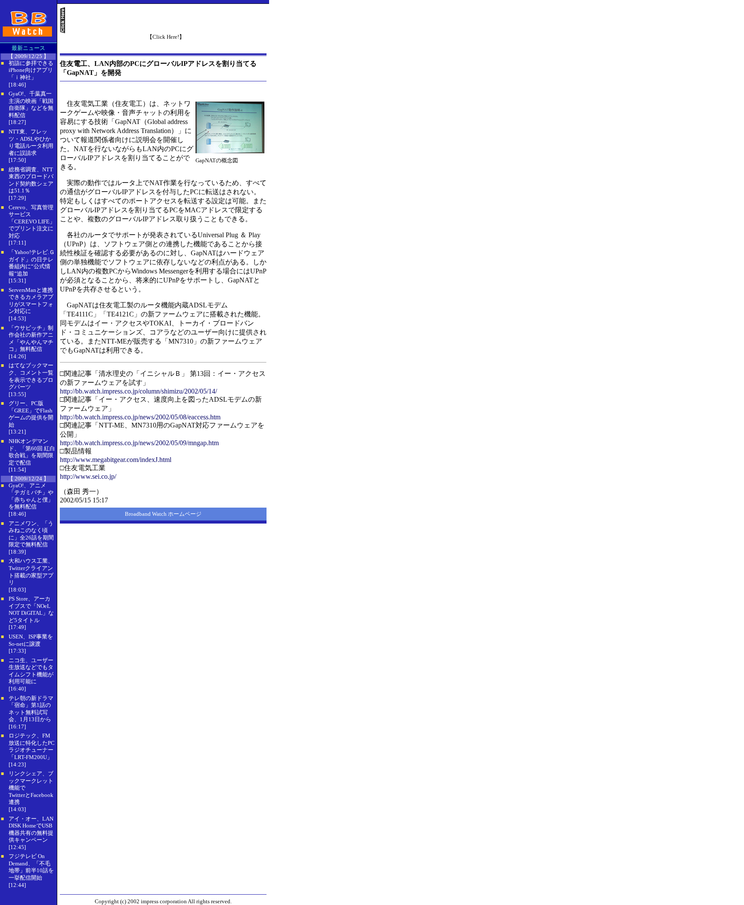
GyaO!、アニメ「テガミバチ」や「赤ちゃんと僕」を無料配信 (31, 496)
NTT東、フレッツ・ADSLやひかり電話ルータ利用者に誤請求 (31, 142)
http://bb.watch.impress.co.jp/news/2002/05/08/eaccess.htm (140, 417)
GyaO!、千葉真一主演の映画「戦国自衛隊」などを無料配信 (31, 104)
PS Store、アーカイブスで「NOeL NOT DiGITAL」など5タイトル (31, 609)
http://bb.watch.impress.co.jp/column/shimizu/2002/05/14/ (138, 391)
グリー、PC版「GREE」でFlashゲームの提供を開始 (31, 414)
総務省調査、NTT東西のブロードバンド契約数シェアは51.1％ (31, 180)
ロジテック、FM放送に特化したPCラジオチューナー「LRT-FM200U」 (32, 746)
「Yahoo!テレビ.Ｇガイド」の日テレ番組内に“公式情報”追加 (32, 263)
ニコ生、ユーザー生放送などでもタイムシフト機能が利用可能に (31, 671)
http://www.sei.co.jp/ (88, 476)
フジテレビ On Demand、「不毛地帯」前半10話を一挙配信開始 (31, 867)
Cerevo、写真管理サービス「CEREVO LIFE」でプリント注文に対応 (32, 221)
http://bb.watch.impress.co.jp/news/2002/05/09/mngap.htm (139, 442)
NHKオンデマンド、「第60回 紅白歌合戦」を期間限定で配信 (32, 452)
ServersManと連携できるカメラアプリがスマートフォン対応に (31, 301)
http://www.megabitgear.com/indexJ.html (115, 459)
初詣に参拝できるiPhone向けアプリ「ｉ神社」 (31, 70)
